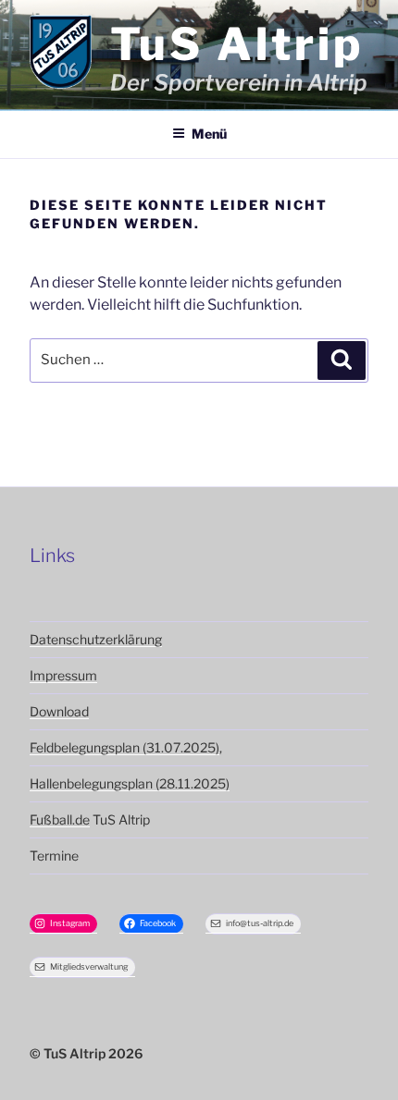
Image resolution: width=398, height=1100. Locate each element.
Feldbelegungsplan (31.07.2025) (124, 747)
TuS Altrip (237, 44)
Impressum (63, 675)
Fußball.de (60, 819)
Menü (209, 133)
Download (59, 711)
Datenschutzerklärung (96, 639)
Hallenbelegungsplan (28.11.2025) (130, 783)
